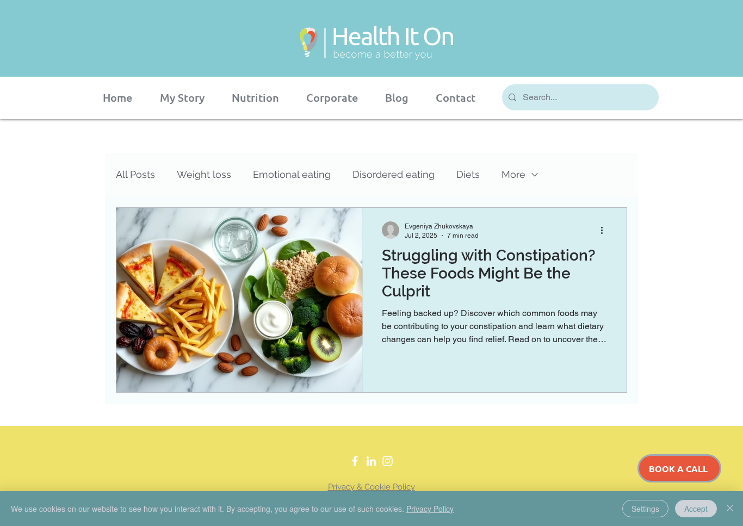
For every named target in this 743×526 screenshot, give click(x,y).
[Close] (729, 508)
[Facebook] (355, 461)
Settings (645, 508)
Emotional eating (292, 174)
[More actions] (605, 230)
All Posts (135, 174)
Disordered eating (393, 174)
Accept (696, 508)
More (513, 174)
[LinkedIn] (371, 461)
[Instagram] (387, 461)
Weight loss (204, 174)
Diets (468, 174)
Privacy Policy (430, 508)
